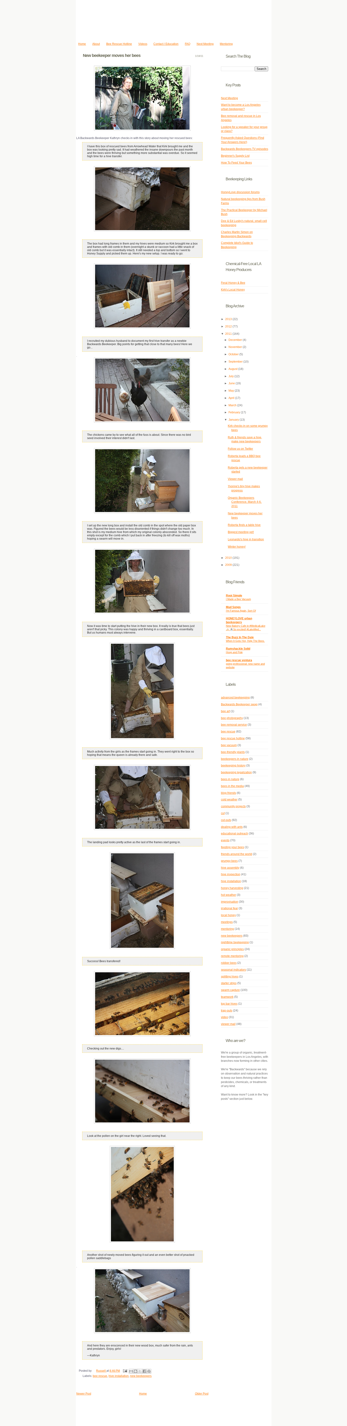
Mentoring (226, 44)
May (232, 390)
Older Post (201, 1393)
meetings (227, 922)
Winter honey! (236, 546)
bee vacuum (229, 745)
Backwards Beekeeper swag (239, 704)
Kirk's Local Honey (233, 289)
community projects (233, 806)
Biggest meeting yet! (241, 532)
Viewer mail (235, 479)
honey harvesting (232, 888)
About (96, 44)
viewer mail (228, 1024)
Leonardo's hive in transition (246, 539)
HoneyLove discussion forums (240, 192)
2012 (229, 326)
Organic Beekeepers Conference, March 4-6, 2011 (245, 502)
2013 (229, 319)
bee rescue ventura (239, 660)
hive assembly (230, 867)
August (233, 369)
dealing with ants (232, 827)
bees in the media (232, 786)
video (224, 1017)
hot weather (228, 895)
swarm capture (230, 990)
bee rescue (100, 1376)
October (234, 354)
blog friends (228, 793)
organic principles (232, 949)
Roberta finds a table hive (244, 525)
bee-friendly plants (233, 752)
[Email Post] (125, 1370)
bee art (225, 711)
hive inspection (230, 874)
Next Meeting (205, 44)
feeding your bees (232, 847)
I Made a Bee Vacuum (238, 599)
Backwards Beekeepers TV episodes (244, 149)
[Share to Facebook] (144, 1371)
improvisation (229, 901)
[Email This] (131, 1371)
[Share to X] (140, 1371)
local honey (228, 915)
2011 (229, 333)
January (234, 419)
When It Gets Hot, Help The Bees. (245, 640)
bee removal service (234, 724)
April (232, 398)
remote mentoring (232, 956)
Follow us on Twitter (240, 448)
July (231, 376)
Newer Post (83, 1393)
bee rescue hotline (233, 738)
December (236, 340)
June (232, 383)
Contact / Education (165, 44)
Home (82, 44)
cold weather (229, 799)
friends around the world (236, 854)
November (236, 347)
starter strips (229, 983)
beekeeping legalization (236, 772)
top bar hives (229, 1003)
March (233, 405)
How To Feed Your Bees (236, 162)
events (225, 840)
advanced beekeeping (235, 697)
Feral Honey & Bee (233, 282)
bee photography (232, 718)
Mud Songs (233, 607)
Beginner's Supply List (235, 155)
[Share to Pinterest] (149, 1371)
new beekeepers (141, 1376)
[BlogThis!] (135, 1371)
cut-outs (226, 820)
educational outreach (234, 833)
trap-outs (226, 1010)
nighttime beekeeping (235, 942)
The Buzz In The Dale (240, 637)
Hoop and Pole (234, 652)
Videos (142, 44)
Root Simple (234, 595)
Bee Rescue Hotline (119, 44)
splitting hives (229, 976)
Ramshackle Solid (238, 648)
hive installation (119, 1376)
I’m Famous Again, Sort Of (241, 610)
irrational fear (229, 908)
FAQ (187, 44)
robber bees (229, 963)
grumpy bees (229, 861)
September (236, 361)
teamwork (227, 997)
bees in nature (230, 779)
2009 (229, 565)
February (235, 412)
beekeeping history (233, 765)
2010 (229, 557)
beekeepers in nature (234, 759)
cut (223, 813)
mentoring (227, 929)
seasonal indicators (233, 969)
